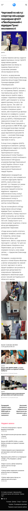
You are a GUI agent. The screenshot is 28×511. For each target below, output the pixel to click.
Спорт (19, 501)
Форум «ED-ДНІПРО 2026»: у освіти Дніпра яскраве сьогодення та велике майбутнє (12, 369)
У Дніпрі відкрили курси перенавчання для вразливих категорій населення (13, 394)
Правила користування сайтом (17, 507)
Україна (11, 504)
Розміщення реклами (20, 504)
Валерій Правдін (13, 373)
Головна (8, 501)
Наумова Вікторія (14, 397)
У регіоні (24, 501)
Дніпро (3, 52)
